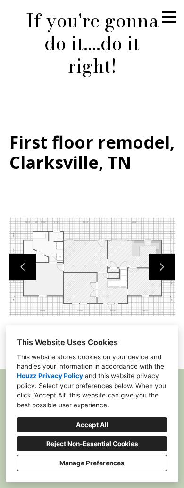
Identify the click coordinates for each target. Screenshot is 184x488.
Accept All (92, 425)
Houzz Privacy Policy (50, 376)
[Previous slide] (22, 267)
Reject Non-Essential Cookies (92, 443)
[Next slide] (162, 267)
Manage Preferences (92, 463)
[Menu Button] (168, 17)
